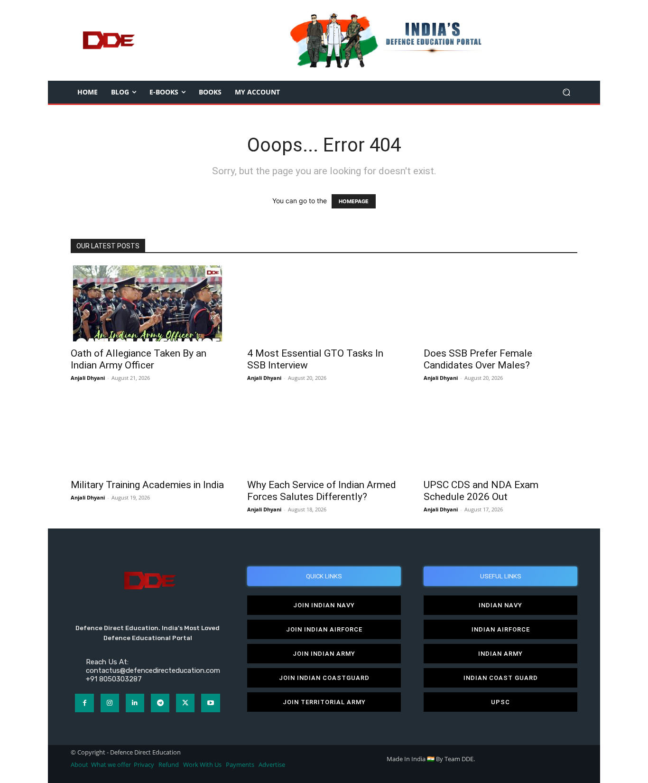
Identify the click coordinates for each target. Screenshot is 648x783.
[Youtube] (210, 703)
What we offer (111, 765)
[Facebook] (84, 703)
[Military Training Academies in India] (147, 435)
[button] (566, 92)
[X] (185, 703)
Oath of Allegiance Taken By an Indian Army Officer (138, 359)
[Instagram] (110, 703)
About (79, 765)
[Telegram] (160, 703)
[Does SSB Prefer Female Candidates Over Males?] (500, 303)
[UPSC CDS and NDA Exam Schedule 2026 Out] (500, 435)
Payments (240, 765)
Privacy (145, 765)
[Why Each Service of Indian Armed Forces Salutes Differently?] (324, 435)
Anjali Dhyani (88, 377)
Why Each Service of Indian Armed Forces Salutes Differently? (321, 490)
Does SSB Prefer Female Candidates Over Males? (478, 359)
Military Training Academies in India (147, 485)
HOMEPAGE (354, 201)
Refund (168, 765)
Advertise (272, 765)
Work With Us (202, 765)
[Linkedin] (135, 703)
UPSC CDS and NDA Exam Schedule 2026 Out (481, 490)
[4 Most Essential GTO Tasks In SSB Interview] (324, 303)
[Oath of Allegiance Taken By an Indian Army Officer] (147, 303)
